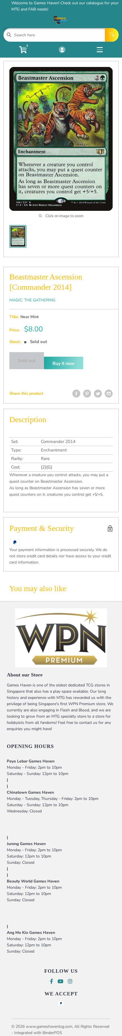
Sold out (26, 361)
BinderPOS (52, 1032)
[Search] (112, 35)
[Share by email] (109, 394)
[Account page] (62, 50)
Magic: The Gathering (32, 300)
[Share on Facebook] (76, 394)
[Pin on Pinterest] (87, 394)
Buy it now (63, 363)
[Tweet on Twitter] (98, 394)
